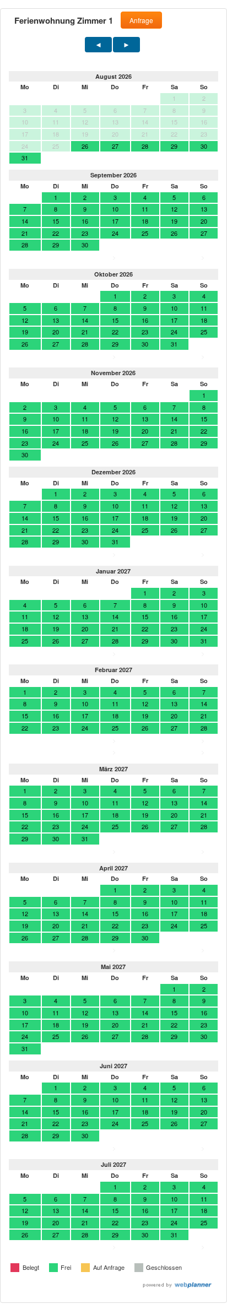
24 (115, 233)
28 (145, 146)
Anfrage (141, 20)
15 (55, 221)
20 (204, 221)
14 (24, 221)
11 (145, 208)
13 (204, 208)
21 (24, 233)
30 (204, 146)
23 (85, 233)
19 (174, 221)
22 (55, 233)
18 (145, 221)
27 (115, 146)
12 (174, 208)
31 (24, 157)
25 (145, 233)
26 (85, 146)
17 (115, 221)
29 (174, 146)
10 (115, 208)
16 (85, 221)
